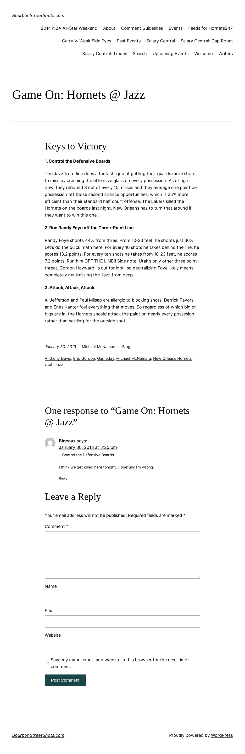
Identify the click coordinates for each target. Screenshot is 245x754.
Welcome (203, 53)
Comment (56, 526)
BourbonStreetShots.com (38, 15)
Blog (126, 346)
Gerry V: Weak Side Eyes (86, 40)
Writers (225, 53)
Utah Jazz (54, 364)
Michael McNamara (133, 358)
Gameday (105, 358)
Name (51, 586)
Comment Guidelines (142, 28)
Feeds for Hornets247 (210, 28)
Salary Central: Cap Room (207, 40)
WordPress (222, 735)
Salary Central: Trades (104, 53)
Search (140, 53)
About (109, 28)
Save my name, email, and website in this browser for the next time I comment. (120, 663)
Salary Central (160, 40)
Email (50, 610)
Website (53, 635)
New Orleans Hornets (172, 358)
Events (176, 28)
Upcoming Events (171, 53)
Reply (63, 478)
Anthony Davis (58, 358)
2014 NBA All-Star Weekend (69, 28)
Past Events (129, 40)
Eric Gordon (84, 358)
